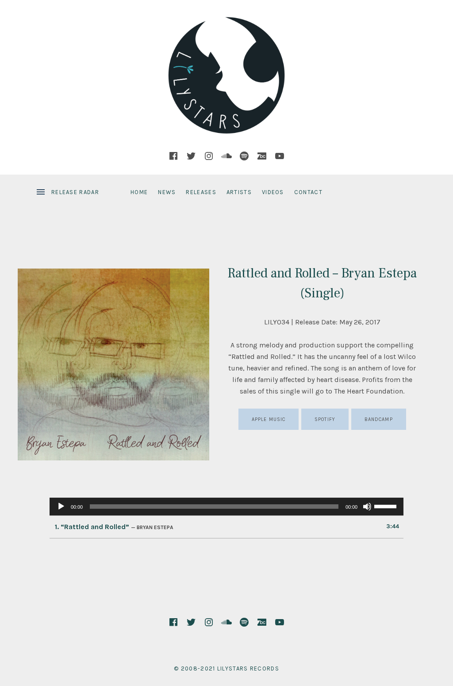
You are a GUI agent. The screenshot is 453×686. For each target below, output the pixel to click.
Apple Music (268, 419)
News (167, 192)
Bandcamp (379, 419)
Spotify (325, 419)
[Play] (61, 506)
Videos (273, 192)
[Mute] (367, 506)
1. (114, 526)
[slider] (386, 506)
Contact (308, 192)
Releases (201, 192)
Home (139, 192)
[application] (226, 506)
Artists (239, 192)
